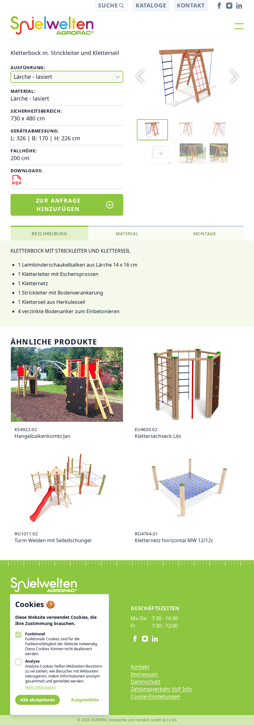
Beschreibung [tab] (49, 233)
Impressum (144, 674)
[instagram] (229, 5)
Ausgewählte (85, 700)
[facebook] (219, 5)
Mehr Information (40, 687)
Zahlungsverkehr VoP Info (161, 689)
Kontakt (191, 5)
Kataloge (151, 5)
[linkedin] (239, 5)
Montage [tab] (204, 233)
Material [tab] (127, 233)
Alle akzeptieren (37, 700)
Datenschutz (145, 681)
